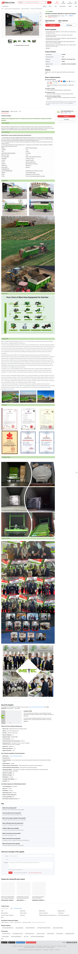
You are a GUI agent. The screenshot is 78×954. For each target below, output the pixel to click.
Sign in (75, 3)
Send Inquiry (53, 25)
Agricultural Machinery (25, 8)
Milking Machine (42, 910)
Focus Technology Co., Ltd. (30, 949)
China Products (20, 946)
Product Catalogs (18, 908)
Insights (64, 946)
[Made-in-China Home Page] (8, 2)
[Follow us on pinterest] (74, 942)
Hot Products (14, 946)
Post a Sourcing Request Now (35, 872)
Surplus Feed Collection (43, 913)
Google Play (12, 942)
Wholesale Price (46, 946)
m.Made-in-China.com (42, 947)
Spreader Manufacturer (69, 933)
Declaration (52, 949)
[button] (45, 2)
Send (10, 872)
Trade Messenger (20, 942)
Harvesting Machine (19, 927)
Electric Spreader (59, 933)
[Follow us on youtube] (72, 942)
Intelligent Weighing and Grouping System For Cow (48, 915)
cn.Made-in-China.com (50, 947)
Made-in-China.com (34, 947)
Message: (6, 862)
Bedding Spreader (61, 910)
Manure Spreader (4, 913)
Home (2, 8)
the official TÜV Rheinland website (37, 707)
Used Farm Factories (41, 933)
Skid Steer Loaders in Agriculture (7, 915)
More (2, 938)
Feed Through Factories (29, 933)
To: (7, 859)
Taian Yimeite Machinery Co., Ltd (54, 15)
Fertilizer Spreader (50, 933)
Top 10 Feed (26, 936)
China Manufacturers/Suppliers (29, 946)
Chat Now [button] (70, 25)
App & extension (62, 6)
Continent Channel (53, 946)
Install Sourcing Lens (32, 942)
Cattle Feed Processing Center (63, 915)
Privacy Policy (57, 949)
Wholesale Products (39, 946)
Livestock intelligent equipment (15, 756)
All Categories (5, 6)
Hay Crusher (22, 915)
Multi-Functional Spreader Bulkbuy (37, 936)
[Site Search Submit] (49, 2)
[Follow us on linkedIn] (76, 942)
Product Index (60, 946)
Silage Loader (22, 910)
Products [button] (21, 2)
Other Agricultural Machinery (7, 927)
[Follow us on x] (69, 942)
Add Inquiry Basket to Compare (22, 45)
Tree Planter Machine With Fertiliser (43, 927)
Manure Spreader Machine (16, 936)
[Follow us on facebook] (67, 942)
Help (55, 6)
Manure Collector (23, 913)
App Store (4, 942)
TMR (2, 910)
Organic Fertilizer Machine (58, 927)
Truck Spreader (61, 913)
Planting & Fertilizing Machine (36, 8)
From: (7, 856)
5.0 (62, 112)
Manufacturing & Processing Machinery (12, 8)
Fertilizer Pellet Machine (30, 927)
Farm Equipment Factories (18, 933)
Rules (76, 6)
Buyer (50, 6)
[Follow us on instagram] (70, 942)
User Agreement (45, 949)
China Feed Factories (6, 933)
